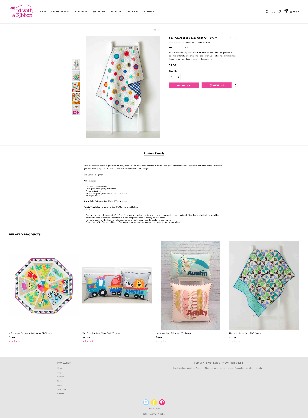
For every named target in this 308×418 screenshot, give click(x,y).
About (59, 385)
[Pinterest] (162, 402)
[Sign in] (273, 11)
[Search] (267, 12)
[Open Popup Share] (235, 85)
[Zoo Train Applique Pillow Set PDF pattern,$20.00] (117, 285)
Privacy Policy (154, 408)
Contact (60, 393)
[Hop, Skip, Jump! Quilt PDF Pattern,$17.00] (264, 285)
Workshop (61, 389)
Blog (59, 372)
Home (59, 368)
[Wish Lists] (279, 12)
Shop (59, 381)
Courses (60, 376)
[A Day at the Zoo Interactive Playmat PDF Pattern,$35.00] (44, 285)
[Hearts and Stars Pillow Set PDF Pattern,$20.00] (191, 285)
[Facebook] (154, 402)
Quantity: (173, 71)
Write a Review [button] (204, 42)
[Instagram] (146, 402)
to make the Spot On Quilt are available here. (120, 207)
